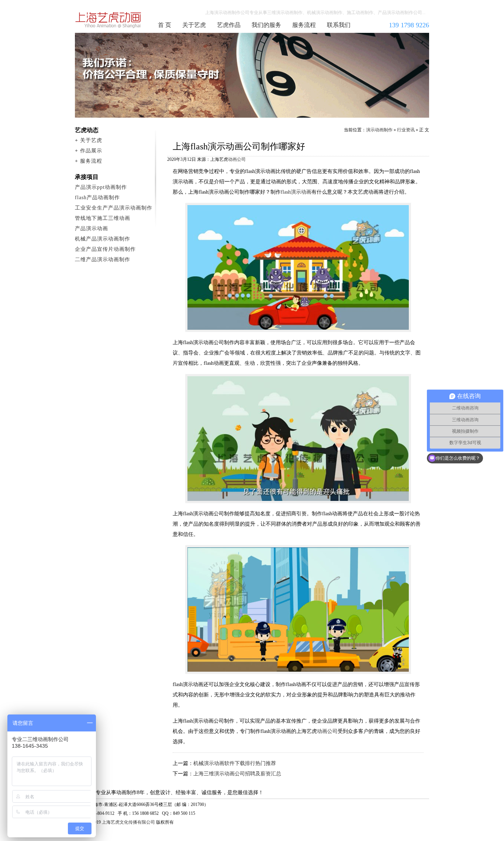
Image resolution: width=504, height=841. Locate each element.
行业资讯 (406, 129)
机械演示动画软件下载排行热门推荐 (234, 763)
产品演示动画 (91, 228)
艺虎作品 (229, 25)
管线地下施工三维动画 (102, 218)
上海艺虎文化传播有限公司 (128, 822)
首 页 (164, 25)
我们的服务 (266, 25)
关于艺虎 (194, 25)
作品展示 (91, 150)
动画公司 (237, 159)
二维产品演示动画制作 (102, 259)
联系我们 (339, 25)
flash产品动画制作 (97, 197)
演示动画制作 (379, 129)
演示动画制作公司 (108, 20)
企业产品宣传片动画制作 (105, 249)
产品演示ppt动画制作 (101, 187)
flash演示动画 (296, 192)
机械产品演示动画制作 (102, 239)
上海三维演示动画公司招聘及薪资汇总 (237, 773)
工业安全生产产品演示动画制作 (113, 208)
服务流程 (304, 25)
